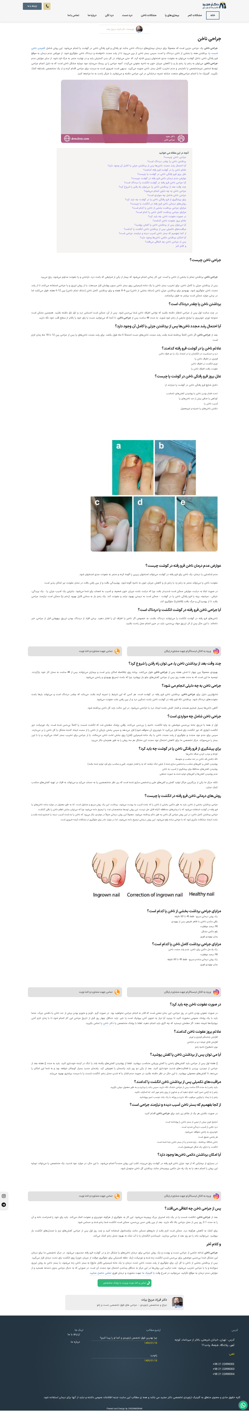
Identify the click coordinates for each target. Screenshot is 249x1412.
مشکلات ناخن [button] (148, 15)
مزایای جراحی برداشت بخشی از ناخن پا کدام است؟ (159, 208)
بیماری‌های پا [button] (172, 15)
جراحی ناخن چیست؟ (175, 157)
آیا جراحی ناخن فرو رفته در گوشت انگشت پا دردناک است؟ (155, 183)
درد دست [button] (127, 15)
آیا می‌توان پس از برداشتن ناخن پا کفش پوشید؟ (160, 225)
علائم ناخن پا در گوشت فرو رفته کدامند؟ (164, 170)
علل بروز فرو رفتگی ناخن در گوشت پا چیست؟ (161, 174)
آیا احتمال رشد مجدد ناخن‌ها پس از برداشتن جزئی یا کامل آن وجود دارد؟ (147, 166)
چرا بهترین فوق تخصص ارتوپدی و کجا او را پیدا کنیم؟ (128, 1338)
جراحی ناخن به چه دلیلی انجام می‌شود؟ (165, 191)
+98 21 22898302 (223, 1364)
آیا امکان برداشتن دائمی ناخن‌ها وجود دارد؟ (163, 238)
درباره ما (92, 15)
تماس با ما (73, 15)
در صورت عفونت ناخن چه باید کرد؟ (167, 216)
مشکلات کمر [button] (195, 15)
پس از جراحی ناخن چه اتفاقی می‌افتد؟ (165, 242)
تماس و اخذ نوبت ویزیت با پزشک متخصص (124, 1283)
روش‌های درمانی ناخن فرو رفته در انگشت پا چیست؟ (158, 204)
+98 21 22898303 (223, 1369)
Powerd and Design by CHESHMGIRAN (124, 1408)
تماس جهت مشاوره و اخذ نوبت (95, 651)
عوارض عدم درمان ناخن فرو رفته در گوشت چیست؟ (158, 178)
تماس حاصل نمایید (100, 1273)
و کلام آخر (180, 246)
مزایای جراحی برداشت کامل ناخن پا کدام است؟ (161, 212)
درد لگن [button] (109, 15)
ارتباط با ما (32, 6)
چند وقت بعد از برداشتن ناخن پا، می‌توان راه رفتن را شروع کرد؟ (152, 187)
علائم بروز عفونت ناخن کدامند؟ (169, 221)
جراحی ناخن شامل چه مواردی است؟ (166, 195)
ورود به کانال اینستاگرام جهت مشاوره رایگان (187, 651)
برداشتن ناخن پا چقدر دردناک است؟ (166, 161)
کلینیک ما (146, 1273)
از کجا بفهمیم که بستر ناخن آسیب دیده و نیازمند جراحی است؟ (152, 233)
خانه (212, 15)
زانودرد (153, 1356)
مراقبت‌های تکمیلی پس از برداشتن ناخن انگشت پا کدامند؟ (155, 229)
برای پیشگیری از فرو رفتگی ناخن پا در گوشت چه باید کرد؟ (155, 200)
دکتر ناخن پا (107, 1023)
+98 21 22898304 (223, 1374)
